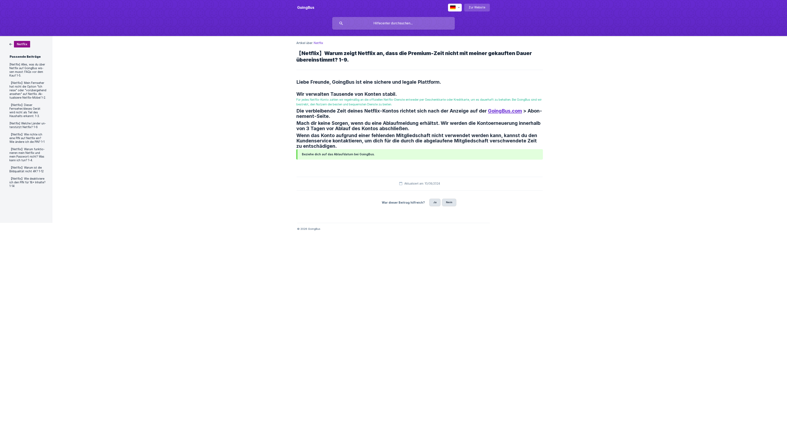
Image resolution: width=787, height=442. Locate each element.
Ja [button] (435, 202)
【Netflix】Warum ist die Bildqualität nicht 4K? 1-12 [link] (26, 169)
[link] (19, 44)
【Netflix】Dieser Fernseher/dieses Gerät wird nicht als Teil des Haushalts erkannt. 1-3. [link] (24, 110)
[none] (305, 7)
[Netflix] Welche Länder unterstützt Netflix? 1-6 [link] (27, 125)
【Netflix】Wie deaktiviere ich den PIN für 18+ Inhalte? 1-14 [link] (27, 182)
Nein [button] (449, 202)
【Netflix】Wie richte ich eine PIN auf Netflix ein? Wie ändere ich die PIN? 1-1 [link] (26, 138)
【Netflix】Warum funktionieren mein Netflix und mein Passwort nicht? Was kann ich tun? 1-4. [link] (27, 155)
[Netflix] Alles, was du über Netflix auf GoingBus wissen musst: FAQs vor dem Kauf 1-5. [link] (27, 70)
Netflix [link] (318, 43)
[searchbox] (393, 23)
